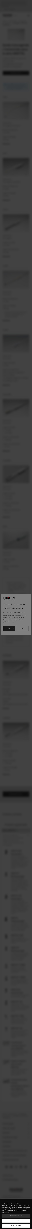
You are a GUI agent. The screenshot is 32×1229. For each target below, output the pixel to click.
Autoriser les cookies (16, 1225)
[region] (16, 1213)
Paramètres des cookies (16, 1215)
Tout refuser (16, 1220)
